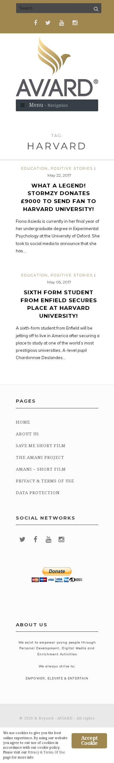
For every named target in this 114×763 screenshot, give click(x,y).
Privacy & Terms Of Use (45, 481)
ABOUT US (27, 434)
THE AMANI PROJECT (40, 457)
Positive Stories (72, 168)
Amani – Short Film (41, 469)
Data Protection (38, 492)
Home (23, 422)
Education (34, 168)
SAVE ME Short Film (41, 445)
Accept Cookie (89, 740)
